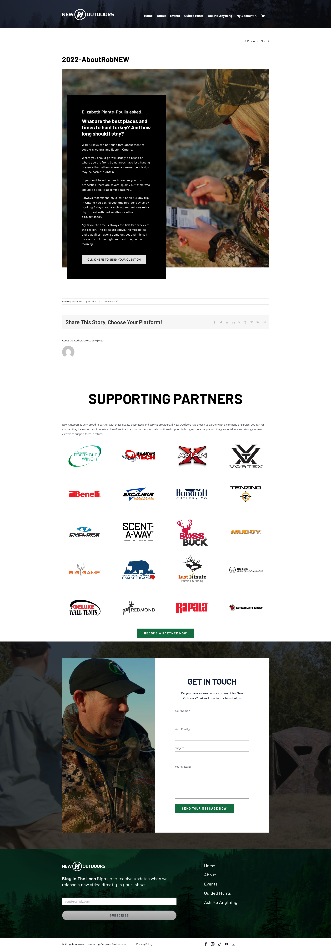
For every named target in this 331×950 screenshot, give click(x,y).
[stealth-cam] (246, 592)
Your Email (182, 729)
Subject (179, 748)
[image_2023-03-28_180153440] (246, 516)
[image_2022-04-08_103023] (192, 478)
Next (263, 41)
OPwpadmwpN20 (74, 301)
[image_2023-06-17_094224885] (138, 440)
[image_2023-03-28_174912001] (85, 516)
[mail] (233, 944)
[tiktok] (219, 944)
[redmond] (138, 592)
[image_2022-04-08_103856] (138, 478)
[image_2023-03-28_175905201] (192, 516)
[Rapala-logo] (192, 592)
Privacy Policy (144, 944)
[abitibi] (246, 554)
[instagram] (212, 944)
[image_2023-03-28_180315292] (85, 554)
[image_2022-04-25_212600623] (138, 554)
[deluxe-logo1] (85, 592)
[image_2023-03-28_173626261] (192, 554)
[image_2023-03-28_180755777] (192, 440)
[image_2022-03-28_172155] (85, 440)
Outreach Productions (113, 944)
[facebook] (206, 944)
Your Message (183, 766)
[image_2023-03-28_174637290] (246, 478)
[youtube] (226, 944)
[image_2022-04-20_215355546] (246, 440)
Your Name (182, 711)
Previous (252, 41)
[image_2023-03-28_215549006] (138, 516)
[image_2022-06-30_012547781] (85, 478)
